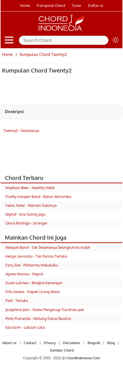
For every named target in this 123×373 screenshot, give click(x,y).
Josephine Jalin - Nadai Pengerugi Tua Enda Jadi (44, 309)
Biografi (94, 343)
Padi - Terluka (16, 300)
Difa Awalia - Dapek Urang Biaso (32, 291)
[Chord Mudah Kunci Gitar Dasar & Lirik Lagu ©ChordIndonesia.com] (61, 31)
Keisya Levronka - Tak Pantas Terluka (36, 256)
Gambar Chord (62, 350)
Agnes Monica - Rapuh (24, 274)
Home (25, 5)
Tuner (77, 5)
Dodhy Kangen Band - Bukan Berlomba (38, 196)
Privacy (50, 343)
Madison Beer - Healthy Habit (30, 187)
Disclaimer (71, 343)
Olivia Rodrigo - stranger (26, 223)
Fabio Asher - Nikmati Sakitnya (31, 205)
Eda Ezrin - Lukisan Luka (25, 327)
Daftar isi (95, 5)
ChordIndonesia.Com (83, 358)
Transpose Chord (50, 5)
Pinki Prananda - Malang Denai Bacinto (38, 318)
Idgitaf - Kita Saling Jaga (25, 214)
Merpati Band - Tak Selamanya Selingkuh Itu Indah (47, 247)
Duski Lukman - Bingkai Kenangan (34, 282)
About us (9, 343)
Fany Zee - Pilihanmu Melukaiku (31, 265)
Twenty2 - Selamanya (21, 130)
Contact (30, 343)
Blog (111, 343)
